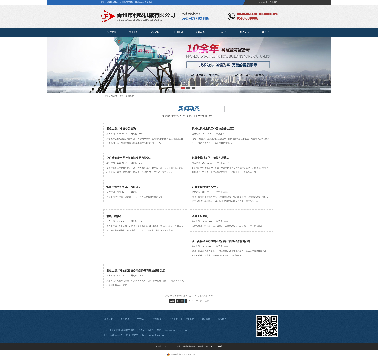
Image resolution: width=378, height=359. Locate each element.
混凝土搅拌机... (115, 216)
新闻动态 (200, 32)
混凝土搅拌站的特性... (205, 187)
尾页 (207, 301)
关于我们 (133, 32)
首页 (121, 96)
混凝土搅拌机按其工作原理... (123, 187)
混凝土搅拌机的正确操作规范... (210, 157)
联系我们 (266, 32)
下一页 (199, 301)
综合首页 (111, 32)
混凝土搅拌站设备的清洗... (122, 128)
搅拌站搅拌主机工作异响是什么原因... (214, 128)
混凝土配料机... (201, 216)
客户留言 (244, 32)
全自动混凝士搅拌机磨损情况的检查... (128, 157)
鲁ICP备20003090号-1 (215, 346)
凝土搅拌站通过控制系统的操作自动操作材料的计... (222, 241)
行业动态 (222, 32)
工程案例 (178, 32)
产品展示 (156, 32)
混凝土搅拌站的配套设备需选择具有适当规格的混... (136, 270)
